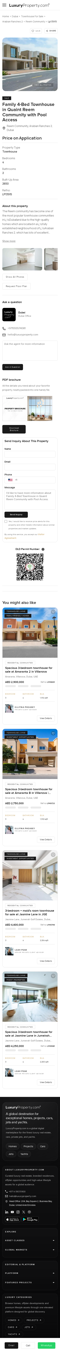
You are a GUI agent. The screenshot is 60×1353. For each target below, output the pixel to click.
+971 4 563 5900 (17, 1191)
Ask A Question (12, 367)
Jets (11, 1154)
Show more (9, 241)
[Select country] (10, 479)
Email (7, 461)
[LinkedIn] (6, 1212)
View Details (46, 718)
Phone (8, 474)
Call (28, 1345)
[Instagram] (18, 1212)
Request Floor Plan (16, 286)
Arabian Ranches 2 (12, 21)
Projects (28, 1146)
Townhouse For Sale (32, 16)
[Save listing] (53, 612)
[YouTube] (12, 1212)
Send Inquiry (16, 514)
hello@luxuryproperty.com (22, 1196)
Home (5, 16)
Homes (13, 1146)
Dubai (15, 16)
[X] (23, 1212)
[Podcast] (29, 1212)
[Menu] (4, 5)
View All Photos (42, 85)
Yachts (24, 1154)
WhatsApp (46, 1345)
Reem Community (35, 21)
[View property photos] (30, 64)
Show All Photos (15, 277)
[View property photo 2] (22, 259)
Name (7, 448)
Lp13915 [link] (52, 21)
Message (9, 487)
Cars (42, 1146)
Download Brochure (14, 429)
